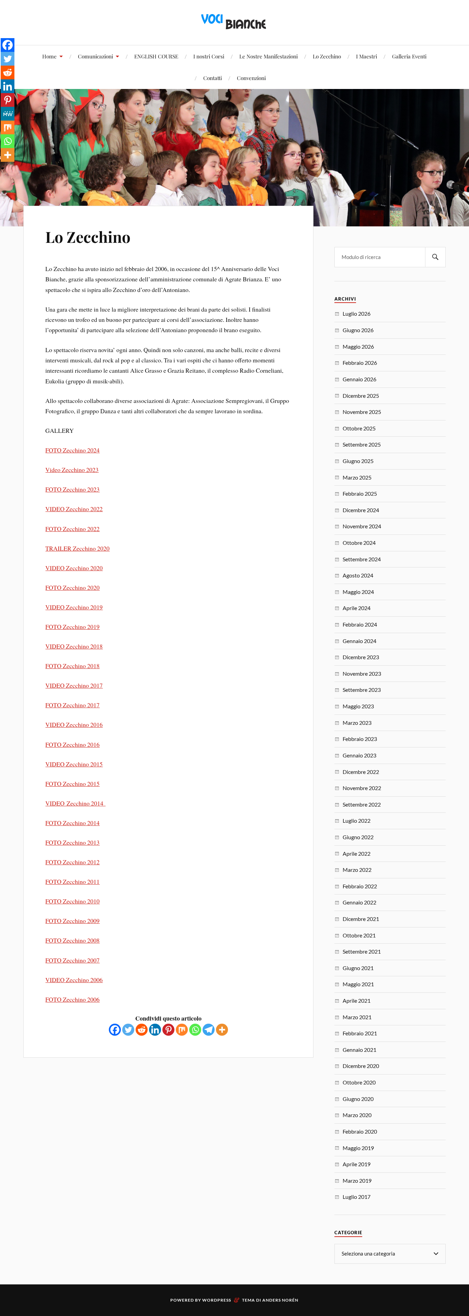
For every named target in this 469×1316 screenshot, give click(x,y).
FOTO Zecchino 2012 (72, 862)
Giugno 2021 (358, 968)
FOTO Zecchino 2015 (72, 783)
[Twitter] (128, 1030)
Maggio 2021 (358, 984)
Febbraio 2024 (360, 624)
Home (49, 56)
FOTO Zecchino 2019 (72, 626)
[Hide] (2, 168)
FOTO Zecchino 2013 (72, 842)
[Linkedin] (155, 1030)
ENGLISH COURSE (156, 56)
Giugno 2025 (358, 461)
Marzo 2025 (357, 477)
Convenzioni (251, 77)
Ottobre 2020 (359, 1082)
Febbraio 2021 (360, 1033)
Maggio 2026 (358, 346)
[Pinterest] (168, 1030)
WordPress (216, 1300)
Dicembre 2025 (361, 395)
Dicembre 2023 (361, 657)
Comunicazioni (95, 56)
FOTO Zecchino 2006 (72, 999)
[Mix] (182, 1030)
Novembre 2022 (362, 788)
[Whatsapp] (195, 1030)
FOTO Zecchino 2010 (72, 901)
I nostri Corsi (208, 56)
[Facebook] (115, 1030)
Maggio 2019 (358, 1148)
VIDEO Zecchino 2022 (74, 509)
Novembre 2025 (362, 411)
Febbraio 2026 (360, 362)
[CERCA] (435, 257)
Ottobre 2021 (359, 935)
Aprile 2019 (356, 1164)
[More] (222, 1030)
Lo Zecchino (327, 56)
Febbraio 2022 (360, 886)
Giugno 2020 (358, 1098)
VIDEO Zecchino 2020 (74, 568)
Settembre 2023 (362, 689)
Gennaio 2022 (359, 902)
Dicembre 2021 (361, 918)
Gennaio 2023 (359, 755)
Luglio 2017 (356, 1196)
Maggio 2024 (358, 591)
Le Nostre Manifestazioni (268, 56)
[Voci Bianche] (234, 22)
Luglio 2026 (356, 313)
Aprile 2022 (356, 853)
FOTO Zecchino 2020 (72, 587)
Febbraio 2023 (360, 738)
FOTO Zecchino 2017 (72, 705)
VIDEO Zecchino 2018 (74, 646)
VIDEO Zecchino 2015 (74, 764)
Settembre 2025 (362, 444)
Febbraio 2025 (360, 493)
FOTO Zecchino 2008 (72, 940)
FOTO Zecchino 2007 (72, 960)
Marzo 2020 (357, 1115)
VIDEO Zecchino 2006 (74, 980)
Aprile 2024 (356, 608)
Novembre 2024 (362, 526)
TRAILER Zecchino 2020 (77, 548)
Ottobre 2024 (359, 542)
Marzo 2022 (357, 869)
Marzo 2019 (357, 1180)
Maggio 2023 (358, 706)
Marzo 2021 (357, 1017)
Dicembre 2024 (361, 510)
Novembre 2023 (362, 673)
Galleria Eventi (409, 56)
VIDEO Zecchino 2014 (75, 803)
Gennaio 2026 (359, 379)
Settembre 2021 (362, 951)
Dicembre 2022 (361, 771)
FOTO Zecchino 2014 (72, 823)
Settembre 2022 (362, 804)
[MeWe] (7, 114)
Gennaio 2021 (359, 1049)
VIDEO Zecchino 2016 (74, 724)
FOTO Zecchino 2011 (72, 881)
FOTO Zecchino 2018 (72, 666)
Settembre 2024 (362, 559)
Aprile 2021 (356, 1000)
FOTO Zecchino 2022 (72, 529)
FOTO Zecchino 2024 (72, 450)
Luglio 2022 (356, 820)
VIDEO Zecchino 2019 (74, 607)
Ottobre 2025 (359, 428)
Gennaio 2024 (359, 641)
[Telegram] (209, 1030)
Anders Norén (280, 1300)
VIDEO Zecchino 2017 (74, 685)
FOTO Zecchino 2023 (72, 489)
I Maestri (366, 56)
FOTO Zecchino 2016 (72, 744)
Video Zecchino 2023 (72, 469)
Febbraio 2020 (360, 1131)
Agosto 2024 (358, 575)
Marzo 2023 (357, 722)
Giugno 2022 (358, 837)
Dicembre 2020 (361, 1065)
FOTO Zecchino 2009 (72, 920)
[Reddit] (142, 1030)
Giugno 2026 (358, 330)
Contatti (212, 77)
